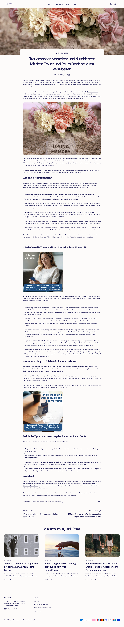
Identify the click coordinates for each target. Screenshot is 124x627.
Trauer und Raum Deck (55, 158)
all (69, 75)
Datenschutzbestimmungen (42, 608)
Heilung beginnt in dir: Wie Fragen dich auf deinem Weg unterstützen (61, 567)
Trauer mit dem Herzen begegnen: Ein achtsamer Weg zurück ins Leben (21, 567)
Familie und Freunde (38, 501)
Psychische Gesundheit (54, 501)
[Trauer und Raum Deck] (43, 253)
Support (36, 601)
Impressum (37, 611)
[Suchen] (111, 4)
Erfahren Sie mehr (9, 580)
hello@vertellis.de (11, 609)
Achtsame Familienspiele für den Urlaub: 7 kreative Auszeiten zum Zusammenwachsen (101, 567)
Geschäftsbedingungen (41, 604)
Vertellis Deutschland (16, 620)
